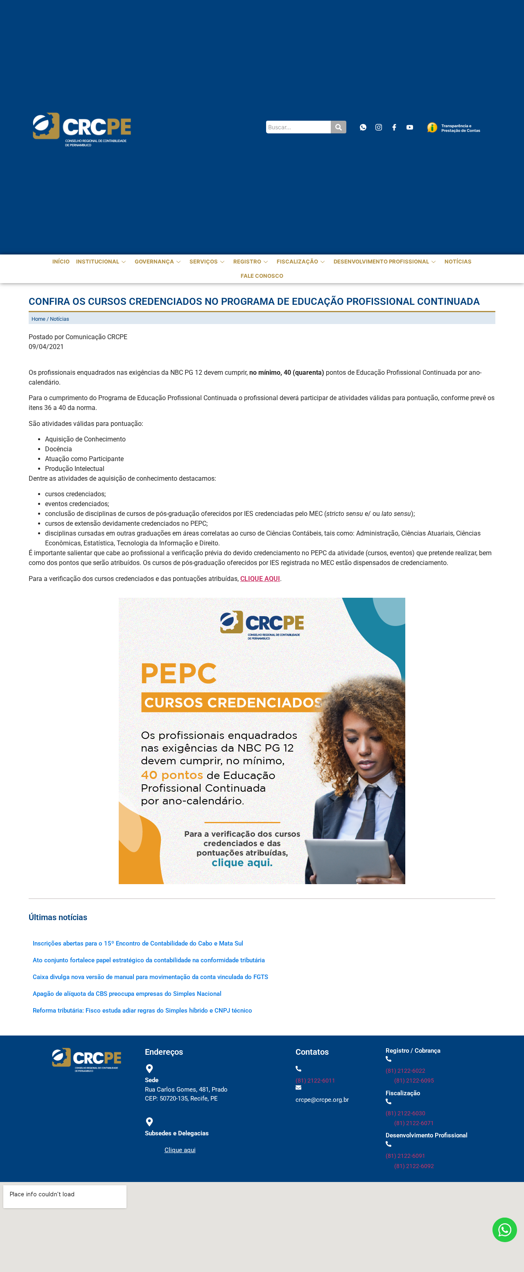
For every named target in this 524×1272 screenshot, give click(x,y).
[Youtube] (409, 127)
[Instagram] (378, 127)
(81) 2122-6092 (414, 1166)
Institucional (97, 261)
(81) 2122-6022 (405, 1070)
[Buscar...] (338, 127)
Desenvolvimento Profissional (381, 261)
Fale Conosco (262, 275)
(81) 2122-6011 (315, 1080)
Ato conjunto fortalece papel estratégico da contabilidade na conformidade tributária (149, 960)
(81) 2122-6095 (414, 1080)
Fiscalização (297, 261)
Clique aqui (180, 1150)
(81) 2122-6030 (405, 1113)
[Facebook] (394, 127)
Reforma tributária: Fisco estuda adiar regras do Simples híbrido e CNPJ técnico (142, 1010)
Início (61, 261)
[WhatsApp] (363, 127)
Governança (154, 261)
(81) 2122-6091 (405, 1156)
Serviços (204, 261)
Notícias (458, 261)
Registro (247, 261)
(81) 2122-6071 (414, 1123)
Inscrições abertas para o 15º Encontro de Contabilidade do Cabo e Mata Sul (138, 943)
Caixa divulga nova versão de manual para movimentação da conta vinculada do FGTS (150, 977)
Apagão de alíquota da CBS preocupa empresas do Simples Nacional (127, 993)
